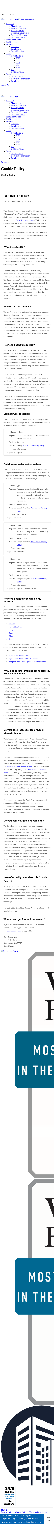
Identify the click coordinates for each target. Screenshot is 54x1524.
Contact (9, 74)
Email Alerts (16, 49)
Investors (9, 44)
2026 (18, 58)
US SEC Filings (17, 72)
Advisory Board (17, 30)
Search (4, 85)
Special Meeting (17, 51)
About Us (10, 24)
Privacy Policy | (7, 1512)
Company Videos (18, 37)
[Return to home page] (17, 19)
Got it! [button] (48, 1519)
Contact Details (17, 76)
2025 (18, 60)
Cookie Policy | (21, 1512)
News (8, 53)
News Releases (17, 56)
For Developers (12, 42)
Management (16, 26)
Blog (13, 70)
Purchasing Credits (13, 40)
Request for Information (20, 79)
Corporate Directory (19, 35)
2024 (18, 63)
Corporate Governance (20, 33)
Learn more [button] (36, 1522)
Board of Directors (18, 28)
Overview (15, 47)
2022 (18, 67)
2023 (18, 65)
